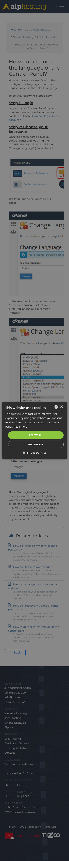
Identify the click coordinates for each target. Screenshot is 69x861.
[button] (34, 452)
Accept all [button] (36, 435)
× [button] (61, 406)
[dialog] (34, 430)
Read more (20, 426)
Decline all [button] (35, 444)
